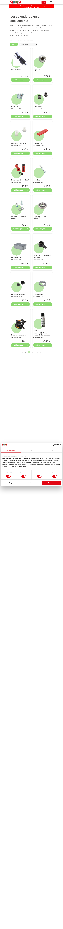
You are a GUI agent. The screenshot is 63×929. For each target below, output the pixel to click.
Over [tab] (52, 450)
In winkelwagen (18, 80)
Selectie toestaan (31, 483)
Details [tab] (32, 450)
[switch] (23, 476)
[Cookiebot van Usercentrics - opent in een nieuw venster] (54, 445)
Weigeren (11, 483)
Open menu (51, 2)
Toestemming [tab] (11, 450)
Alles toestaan (51, 483)
